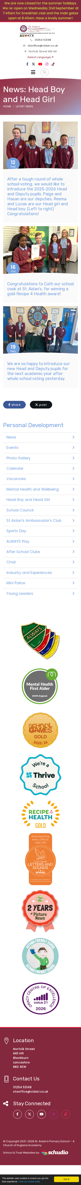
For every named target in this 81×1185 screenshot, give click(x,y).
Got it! (66, 1179)
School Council (19, 510)
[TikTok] (53, 64)
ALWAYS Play (17, 541)
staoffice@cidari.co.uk (43, 46)
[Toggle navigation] (33, 72)
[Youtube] (40, 64)
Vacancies (16, 478)
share (15, 405)
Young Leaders (19, 593)
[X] (33, 64)
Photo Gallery (18, 458)
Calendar (14, 468)
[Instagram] (47, 64)
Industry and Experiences (29, 572)
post (42, 405)
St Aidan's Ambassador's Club (33, 520)
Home (7, 106)
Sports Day (16, 530)
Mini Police (15, 583)
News (11, 437)
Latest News (24, 106)
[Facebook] (27, 64)
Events (12, 447)
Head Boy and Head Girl (28, 499)
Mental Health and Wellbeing (32, 489)
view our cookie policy (29, 1181)
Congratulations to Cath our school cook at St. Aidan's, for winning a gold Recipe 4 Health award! (40, 288)
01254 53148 (42, 40)
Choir (11, 562)
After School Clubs (23, 551)
